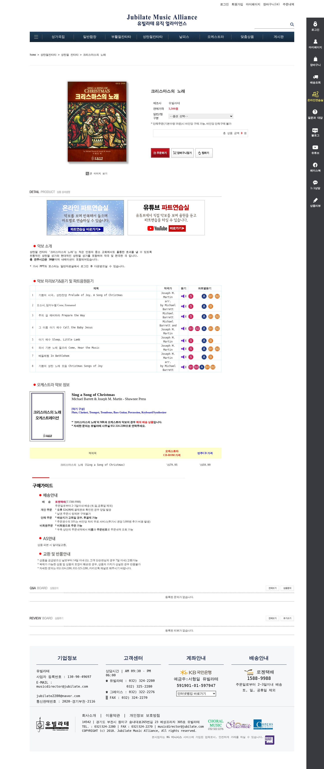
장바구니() (271, 4)
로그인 (224, 4)
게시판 (279, 37)
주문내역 (288, 4)
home (33, 54)
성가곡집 (58, 37)
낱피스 (184, 37)
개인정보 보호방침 (145, 715)
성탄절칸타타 (153, 37)
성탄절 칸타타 (69, 54)
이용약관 (113, 715)
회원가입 (237, 4)
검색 (292, 24)
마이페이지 (253, 4)
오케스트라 (215, 37)
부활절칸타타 (121, 37)
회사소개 (89, 715)
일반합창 (89, 37)
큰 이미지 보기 (98, 173)
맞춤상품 (247, 37)
